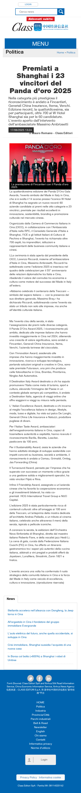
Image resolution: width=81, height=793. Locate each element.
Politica (71, 52)
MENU (40, 43)
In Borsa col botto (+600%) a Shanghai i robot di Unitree (36, 658)
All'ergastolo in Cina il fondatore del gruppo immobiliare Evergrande (33, 623)
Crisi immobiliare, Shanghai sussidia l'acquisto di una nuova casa (39, 646)
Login (28, 4)
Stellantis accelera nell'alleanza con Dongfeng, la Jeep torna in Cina (40, 612)
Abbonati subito (40, 18)
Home (60, 52)
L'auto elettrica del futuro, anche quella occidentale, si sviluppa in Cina (40, 635)
